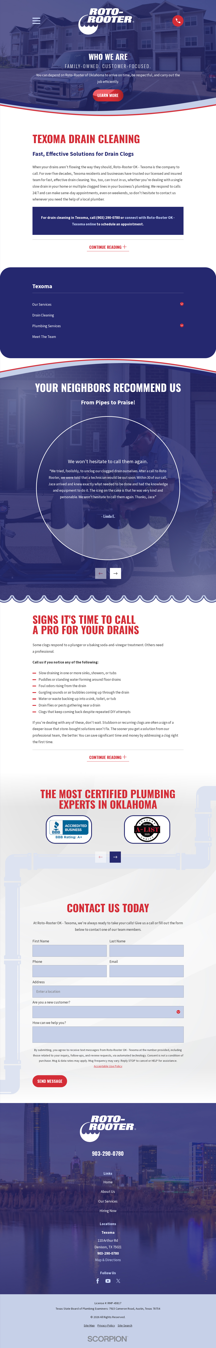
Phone (37, 961)
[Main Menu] (36, 21)
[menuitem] (89, 1325)
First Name (40, 941)
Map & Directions (108, 1260)
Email (113, 961)
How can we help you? (49, 1023)
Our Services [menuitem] (41, 304)
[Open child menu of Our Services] (182, 304)
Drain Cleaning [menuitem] (43, 315)
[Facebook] (97, 1280)
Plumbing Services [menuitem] (46, 326)
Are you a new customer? (51, 1002)
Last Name (117, 941)
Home (108, 1182)
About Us (108, 1191)
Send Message (49, 1081)
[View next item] (115, 573)
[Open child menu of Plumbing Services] (182, 326)
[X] (118, 1280)
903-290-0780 (108, 1153)
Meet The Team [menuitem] (44, 336)
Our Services (107, 1201)
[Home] (106, 21)
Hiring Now (108, 1210)
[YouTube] (108, 1280)
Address (38, 982)
